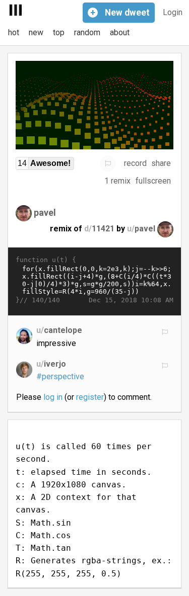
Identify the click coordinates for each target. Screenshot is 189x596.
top (59, 32)
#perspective (60, 376)
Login (172, 12)
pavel (45, 212)
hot (13, 32)
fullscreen (153, 181)
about (120, 32)
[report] (108, 163)
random (87, 32)
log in (52, 397)
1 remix (117, 181)
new (36, 32)
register (90, 397)
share (161, 163)
